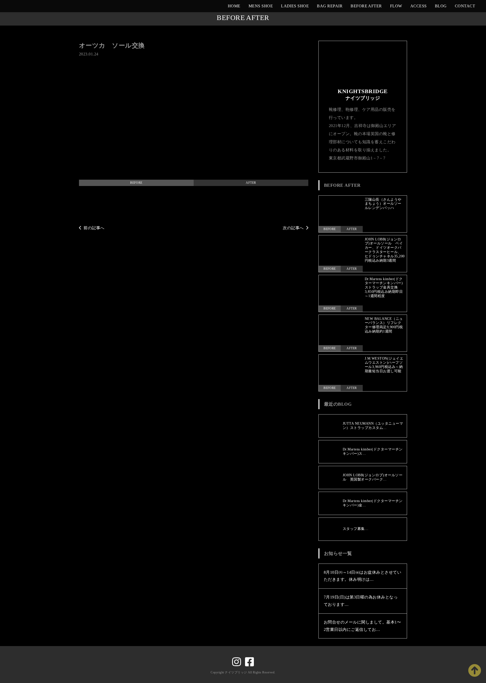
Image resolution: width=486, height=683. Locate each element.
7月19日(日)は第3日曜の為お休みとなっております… (361, 601)
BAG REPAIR (329, 6)
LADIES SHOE (295, 6)
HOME (234, 6)
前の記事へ (94, 228)
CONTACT (465, 6)
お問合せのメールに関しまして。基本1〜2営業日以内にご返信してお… (362, 626)
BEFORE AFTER (366, 6)
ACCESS (418, 6)
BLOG (441, 6)
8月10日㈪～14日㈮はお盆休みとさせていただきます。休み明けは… (362, 576)
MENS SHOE (261, 6)
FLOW (396, 6)
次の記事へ (293, 228)
